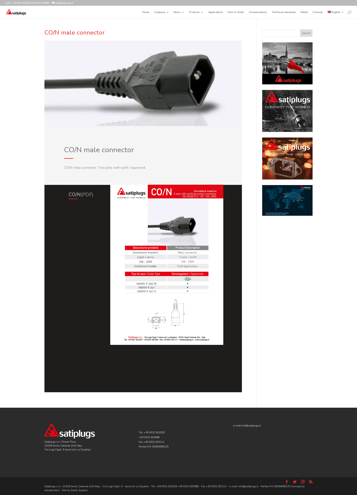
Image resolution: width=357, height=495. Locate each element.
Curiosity (318, 12)
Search (306, 33)
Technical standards (284, 12)
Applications (215, 12)
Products (194, 12)
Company (159, 12)
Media (304, 12)
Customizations (258, 12)
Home (145, 12)
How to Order (236, 12)
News (177, 12)
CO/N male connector (74, 32)
